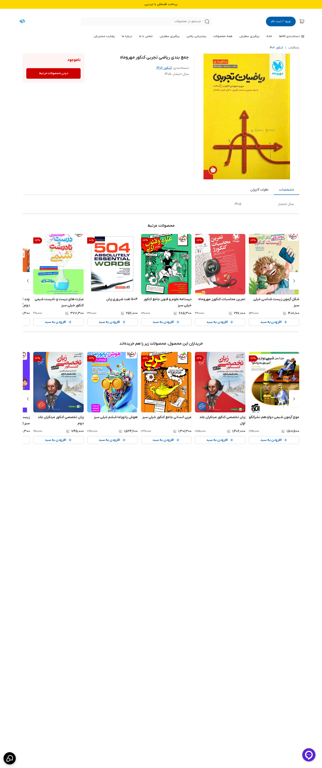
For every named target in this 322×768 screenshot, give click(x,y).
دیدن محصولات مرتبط (53, 73)
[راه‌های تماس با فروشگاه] (10, 758)
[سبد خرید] (301, 21)
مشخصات (286, 189)
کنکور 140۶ (276, 48)
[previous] (294, 281)
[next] (28, 281)
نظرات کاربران (259, 189)
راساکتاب (293, 48)
